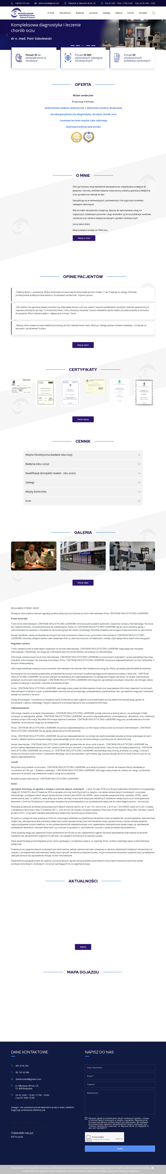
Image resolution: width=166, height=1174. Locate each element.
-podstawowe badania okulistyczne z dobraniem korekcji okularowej (83, 107)
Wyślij (120, 1148)
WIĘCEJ (83, 947)
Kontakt (143, 12)
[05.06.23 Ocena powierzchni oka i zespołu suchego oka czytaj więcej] (83, 914)
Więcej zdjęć (83, 582)
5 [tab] (93, 45)
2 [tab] (78, 45)
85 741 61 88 (22, 1072)
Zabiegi (106, 12)
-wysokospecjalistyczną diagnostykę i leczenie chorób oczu (83, 114)
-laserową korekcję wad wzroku (83, 126)
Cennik (130, 12)
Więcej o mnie (84, 238)
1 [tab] (73, 45)
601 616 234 (22, 1065)
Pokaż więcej (83, 419)
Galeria (118, 12)
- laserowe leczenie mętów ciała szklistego (83, 120)
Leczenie (93, 12)
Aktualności (65, 12)
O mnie (50, 12)
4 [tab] (88, 45)
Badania (80, 12)
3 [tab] (83, 45)
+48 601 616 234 (22, 3)
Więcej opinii (83, 345)
